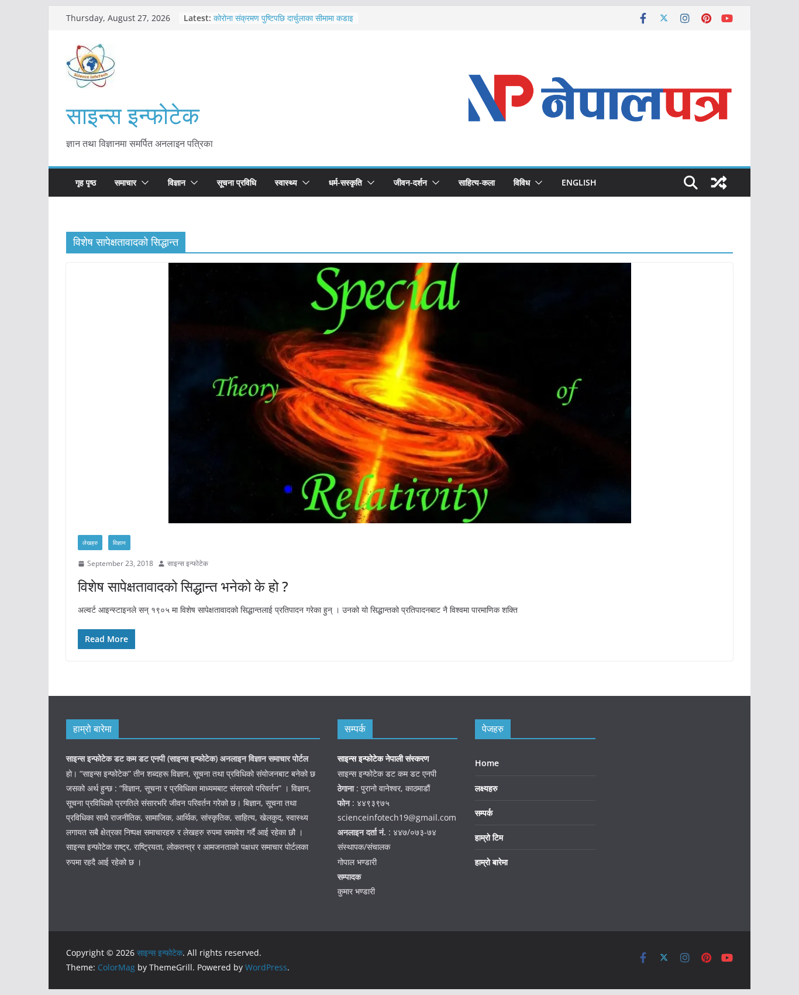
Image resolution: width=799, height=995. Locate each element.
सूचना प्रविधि (236, 182)
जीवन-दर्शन (410, 182)
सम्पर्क (484, 812)
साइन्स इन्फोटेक (132, 115)
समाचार (125, 182)
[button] (142, 182)
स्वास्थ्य (286, 182)
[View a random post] (719, 183)
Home (487, 762)
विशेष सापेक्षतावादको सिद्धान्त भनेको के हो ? (183, 586)
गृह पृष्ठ (85, 182)
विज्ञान (176, 182)
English (579, 182)
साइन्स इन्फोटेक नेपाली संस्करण (384, 758)
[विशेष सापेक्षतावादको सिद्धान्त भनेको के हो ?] (399, 393)
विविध (522, 182)
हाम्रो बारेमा (491, 861)
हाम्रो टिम (489, 837)
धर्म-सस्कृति (345, 182)
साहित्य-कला (477, 182)
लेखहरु (90, 542)
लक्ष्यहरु (486, 788)
